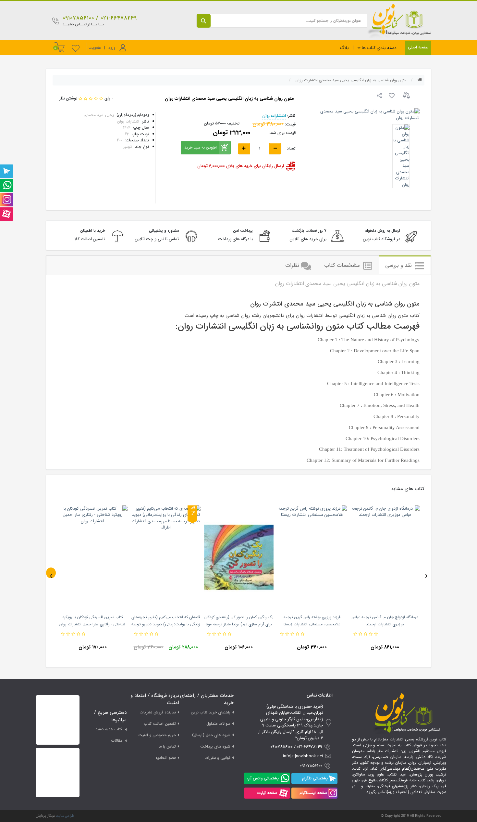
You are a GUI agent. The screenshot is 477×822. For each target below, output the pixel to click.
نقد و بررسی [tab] (399, 265)
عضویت (95, 48)
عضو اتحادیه (165, 758)
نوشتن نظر (68, 98)
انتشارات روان (274, 115)
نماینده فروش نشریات (158, 712)
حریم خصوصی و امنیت (157, 735)
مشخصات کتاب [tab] (342, 265)
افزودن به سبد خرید (200, 147)
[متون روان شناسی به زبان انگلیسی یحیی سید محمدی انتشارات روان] (401, 156)
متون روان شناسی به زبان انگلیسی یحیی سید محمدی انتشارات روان (351, 80)
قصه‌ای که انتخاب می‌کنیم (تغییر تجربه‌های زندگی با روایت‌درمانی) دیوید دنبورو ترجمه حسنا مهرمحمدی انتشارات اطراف (165, 624)
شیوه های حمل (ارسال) (211, 735)
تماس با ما (167, 746)
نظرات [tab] (292, 265)
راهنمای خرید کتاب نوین (210, 712)
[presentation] (51, 573)
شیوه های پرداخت (215, 746)
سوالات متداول (218, 724)
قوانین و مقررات (217, 758)
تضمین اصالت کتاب (160, 724)
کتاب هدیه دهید (108, 729)
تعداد (291, 148)
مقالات (116, 740)
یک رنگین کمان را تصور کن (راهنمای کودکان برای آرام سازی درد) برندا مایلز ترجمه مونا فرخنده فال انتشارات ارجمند (239, 624)
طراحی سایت (65, 816)
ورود (112, 48)
